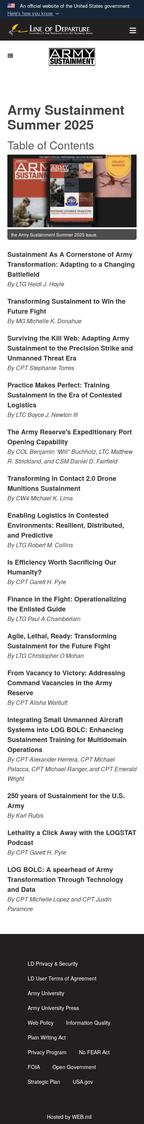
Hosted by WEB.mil (69, 1116)
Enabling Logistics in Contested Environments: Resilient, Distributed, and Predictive (65, 525)
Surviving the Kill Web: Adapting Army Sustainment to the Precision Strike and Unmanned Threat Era (70, 348)
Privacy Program (47, 1052)
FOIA (34, 1066)
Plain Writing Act (47, 1037)
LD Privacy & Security (53, 963)
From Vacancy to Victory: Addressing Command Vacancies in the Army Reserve (66, 682)
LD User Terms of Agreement (62, 978)
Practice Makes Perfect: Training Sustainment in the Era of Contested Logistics (64, 395)
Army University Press (53, 1007)
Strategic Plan (44, 1081)
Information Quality (88, 1022)
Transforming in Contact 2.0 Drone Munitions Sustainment (61, 483)
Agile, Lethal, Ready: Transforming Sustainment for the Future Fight (62, 641)
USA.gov (83, 1081)
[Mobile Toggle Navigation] (10, 55)
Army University (46, 993)
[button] (34, 13)
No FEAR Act (94, 1052)
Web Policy (41, 1022)
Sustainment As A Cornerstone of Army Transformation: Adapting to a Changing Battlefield (71, 264)
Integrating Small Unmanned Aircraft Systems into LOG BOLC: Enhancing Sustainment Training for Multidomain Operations (67, 734)
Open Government (74, 1066)
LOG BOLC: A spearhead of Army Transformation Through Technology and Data (65, 879)
